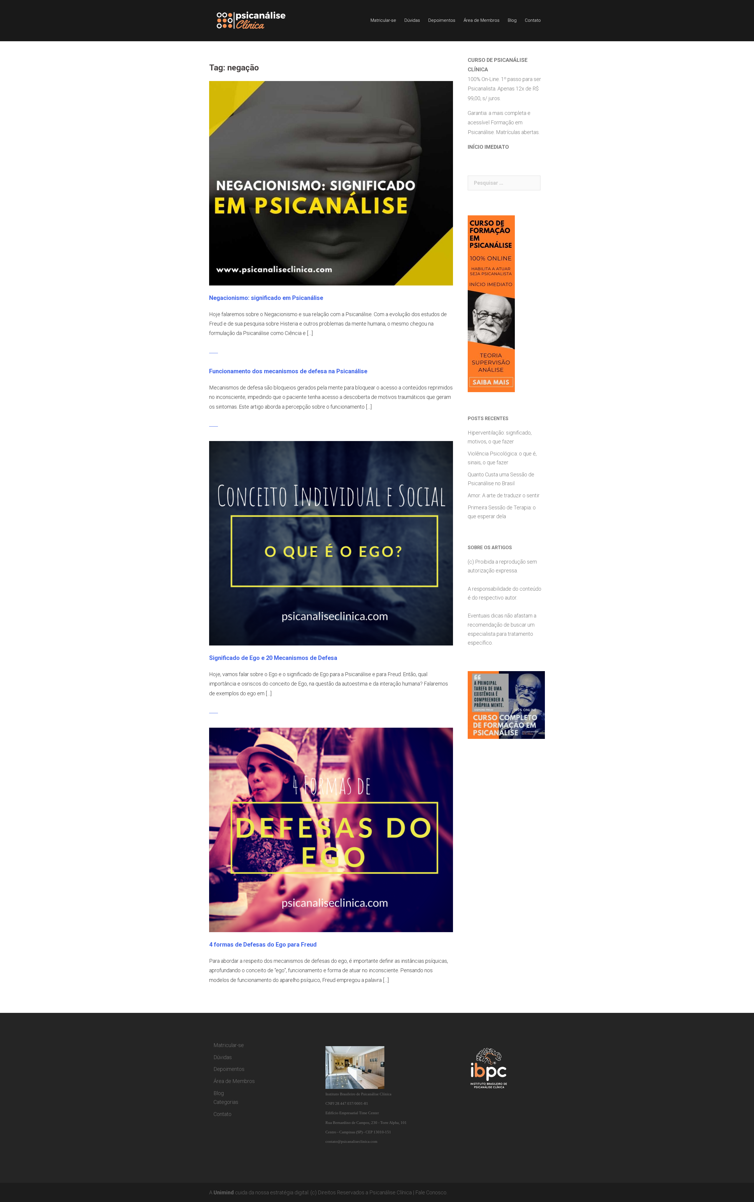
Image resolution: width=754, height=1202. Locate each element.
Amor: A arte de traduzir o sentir (504, 495)
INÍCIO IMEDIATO (488, 147)
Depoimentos (441, 20)
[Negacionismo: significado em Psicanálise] (331, 183)
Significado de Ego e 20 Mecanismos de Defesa (273, 657)
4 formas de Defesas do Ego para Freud (263, 944)
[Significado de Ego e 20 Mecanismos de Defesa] (331, 543)
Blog (512, 20)
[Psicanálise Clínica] (259, 20)
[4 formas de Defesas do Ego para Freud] (331, 829)
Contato (533, 20)
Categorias (226, 1102)
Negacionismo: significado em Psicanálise (266, 297)
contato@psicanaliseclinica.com (351, 1141)
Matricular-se (383, 20)
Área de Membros (482, 20)
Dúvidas (412, 20)
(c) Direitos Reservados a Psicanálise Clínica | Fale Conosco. (378, 1192)
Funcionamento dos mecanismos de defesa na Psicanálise (288, 371)
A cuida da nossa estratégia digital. (259, 1192)
